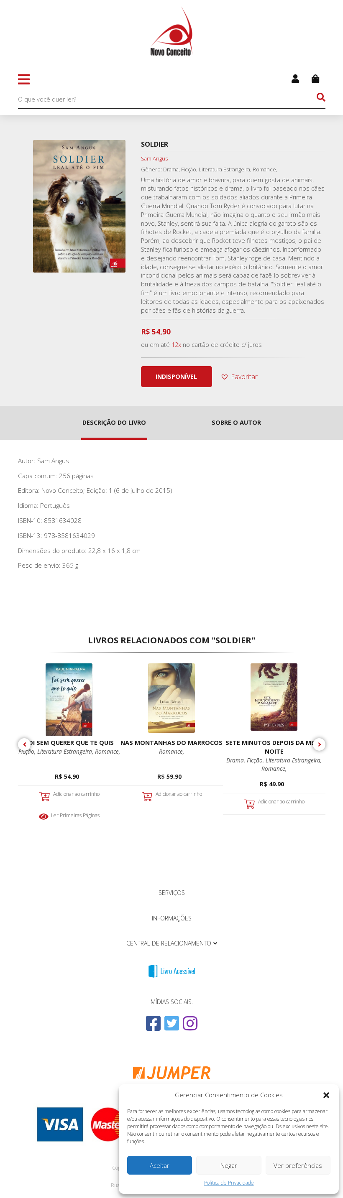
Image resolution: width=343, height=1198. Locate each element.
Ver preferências (298, 1165)
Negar (228, 1165)
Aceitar (159, 1165)
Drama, (236, 760)
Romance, (107, 751)
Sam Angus (154, 158)
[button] (326, 1095)
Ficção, (27, 751)
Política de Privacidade (229, 1182)
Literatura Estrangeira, (66, 751)
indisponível (176, 376)
